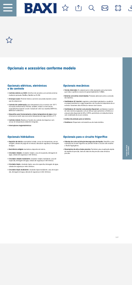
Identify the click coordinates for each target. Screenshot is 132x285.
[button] (11, 8)
